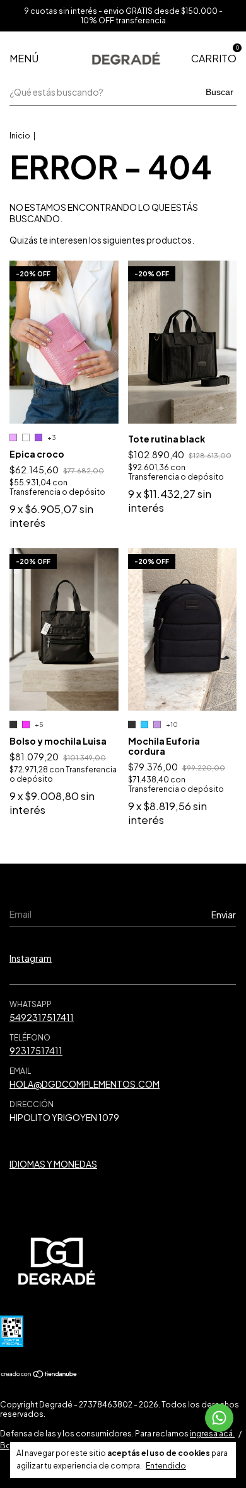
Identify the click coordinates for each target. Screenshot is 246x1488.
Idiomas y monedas (53, 1164)
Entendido (166, 1465)
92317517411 (35, 1050)
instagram (30, 958)
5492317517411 (41, 1017)
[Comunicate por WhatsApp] (219, 1418)
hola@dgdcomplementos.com (84, 1084)
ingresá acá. (212, 1433)
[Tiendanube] (39, 1374)
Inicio (19, 135)
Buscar (219, 92)
